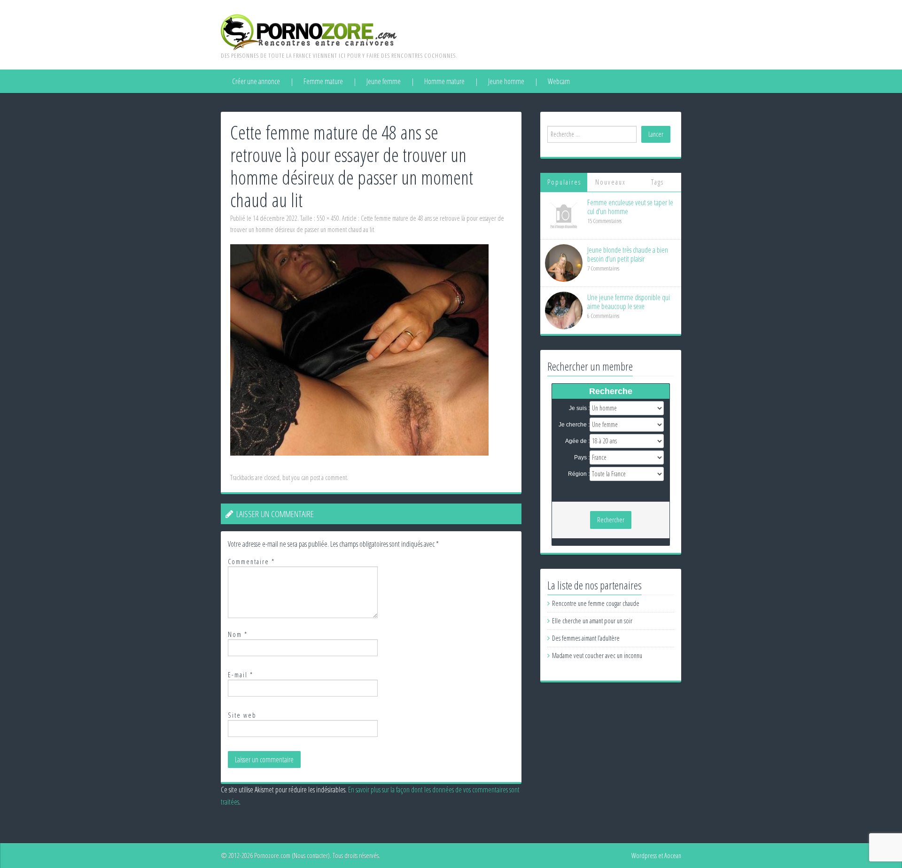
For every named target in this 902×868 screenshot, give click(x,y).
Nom (238, 634)
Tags (657, 182)
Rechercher (610, 519)
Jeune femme (383, 81)
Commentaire (251, 561)
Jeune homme (506, 81)
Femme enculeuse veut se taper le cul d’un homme (630, 207)
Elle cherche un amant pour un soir (592, 620)
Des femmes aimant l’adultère (586, 638)
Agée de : (577, 441)
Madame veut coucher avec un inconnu (597, 655)
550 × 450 (328, 218)
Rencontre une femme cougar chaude (595, 603)
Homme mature (444, 81)
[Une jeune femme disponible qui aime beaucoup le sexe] (564, 309)
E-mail (240, 674)
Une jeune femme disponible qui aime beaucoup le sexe (628, 301)
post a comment (328, 477)
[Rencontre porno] (309, 31)
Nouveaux (610, 182)
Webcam (559, 81)
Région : (579, 474)
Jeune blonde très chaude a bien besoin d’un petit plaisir (627, 254)
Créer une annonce (256, 81)
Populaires (564, 182)
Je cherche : (574, 424)
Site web (242, 715)
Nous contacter (311, 855)
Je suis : (579, 408)
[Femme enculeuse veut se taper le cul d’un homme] (564, 214)
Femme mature (323, 81)
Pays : (582, 457)
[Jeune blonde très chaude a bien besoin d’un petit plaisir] (564, 262)
